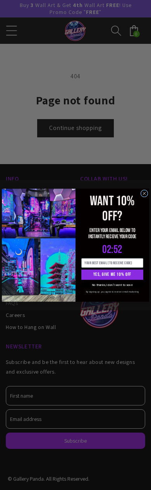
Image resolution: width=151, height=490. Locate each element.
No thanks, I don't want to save (112, 285)
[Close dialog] (144, 193)
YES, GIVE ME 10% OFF (112, 274)
